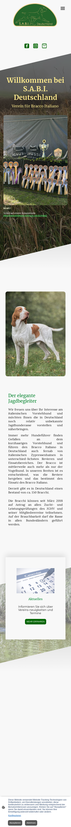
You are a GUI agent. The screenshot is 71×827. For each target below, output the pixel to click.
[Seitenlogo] (35, 15)
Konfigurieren (14, 815)
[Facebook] (26, 46)
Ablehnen (31, 823)
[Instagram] (35, 46)
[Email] (44, 46)
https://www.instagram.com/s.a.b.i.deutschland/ (25, 215)
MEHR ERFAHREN (36, 621)
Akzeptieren (15, 823)
